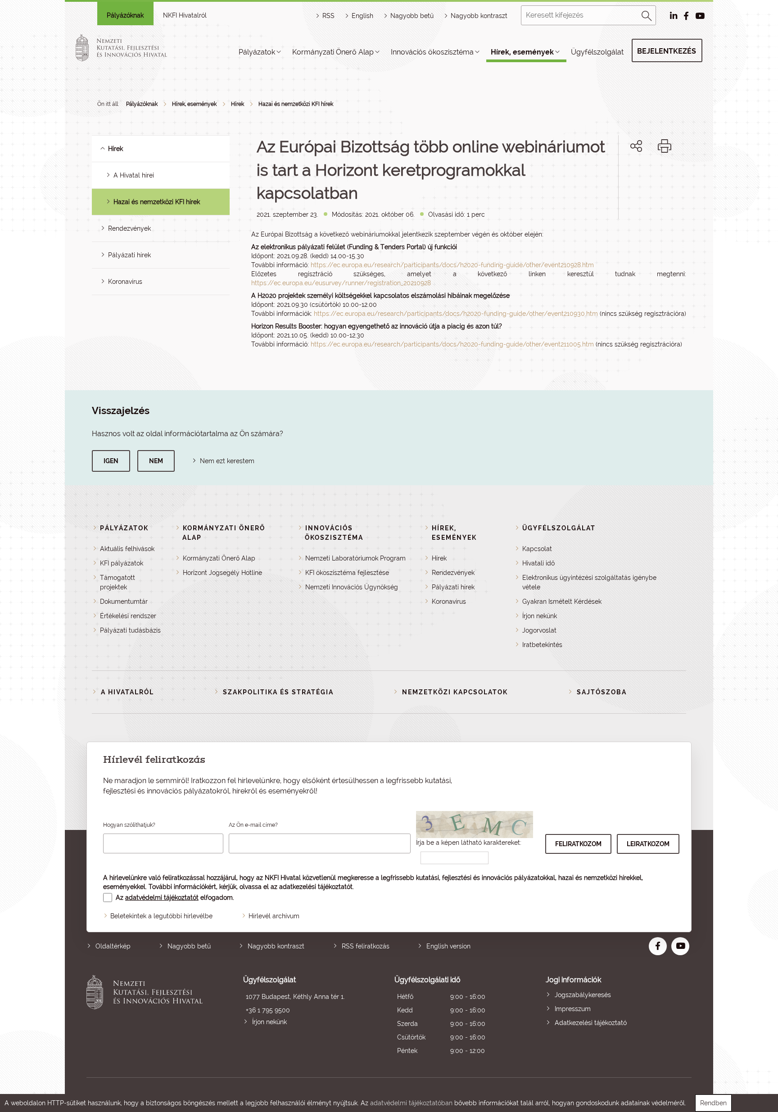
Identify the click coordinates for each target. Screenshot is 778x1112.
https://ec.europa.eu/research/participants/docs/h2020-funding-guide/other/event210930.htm (456, 313)
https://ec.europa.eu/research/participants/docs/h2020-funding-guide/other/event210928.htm (452, 265)
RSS (328, 15)
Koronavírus (125, 281)
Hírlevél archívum (274, 916)
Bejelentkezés (666, 51)
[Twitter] (646, 177)
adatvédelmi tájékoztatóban (411, 1103)
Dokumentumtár (124, 601)
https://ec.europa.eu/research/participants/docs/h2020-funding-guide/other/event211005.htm (452, 344)
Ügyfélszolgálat (597, 52)
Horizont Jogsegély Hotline (222, 572)
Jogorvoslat (539, 630)
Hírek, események (522, 52)
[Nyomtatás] (664, 146)
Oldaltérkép (113, 946)
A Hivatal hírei (133, 175)
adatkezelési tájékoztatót (316, 886)
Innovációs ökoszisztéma (432, 52)
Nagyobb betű (189, 946)
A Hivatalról (127, 692)
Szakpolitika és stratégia (278, 692)
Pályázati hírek (129, 255)
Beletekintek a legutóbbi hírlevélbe (161, 916)
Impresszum (573, 1008)
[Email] (606, 177)
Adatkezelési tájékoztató (591, 1022)
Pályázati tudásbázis (130, 630)
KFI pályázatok (121, 563)
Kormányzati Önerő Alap (333, 52)
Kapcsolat (537, 548)
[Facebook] (626, 177)
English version (448, 946)
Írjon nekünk (539, 616)
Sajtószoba (602, 692)
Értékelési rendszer (128, 616)
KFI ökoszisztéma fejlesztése (347, 572)
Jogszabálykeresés (583, 994)
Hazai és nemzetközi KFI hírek (295, 104)
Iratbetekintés (542, 644)
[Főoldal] (132, 47)
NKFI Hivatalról (185, 15)
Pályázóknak (125, 15)
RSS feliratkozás (365, 946)
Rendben (713, 1103)
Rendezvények (129, 228)
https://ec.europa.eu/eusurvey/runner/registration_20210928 (341, 283)
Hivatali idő (538, 563)
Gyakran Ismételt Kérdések (562, 601)
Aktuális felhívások (127, 548)
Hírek (237, 104)
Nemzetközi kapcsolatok (455, 692)
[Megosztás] (636, 146)
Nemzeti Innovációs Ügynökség (351, 587)
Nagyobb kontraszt (479, 15)
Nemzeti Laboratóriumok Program (355, 558)
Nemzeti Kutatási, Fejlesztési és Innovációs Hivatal (147, 1016)
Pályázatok (257, 52)
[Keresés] (647, 14)
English (362, 15)
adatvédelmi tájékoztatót (162, 897)
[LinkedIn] (666, 177)
